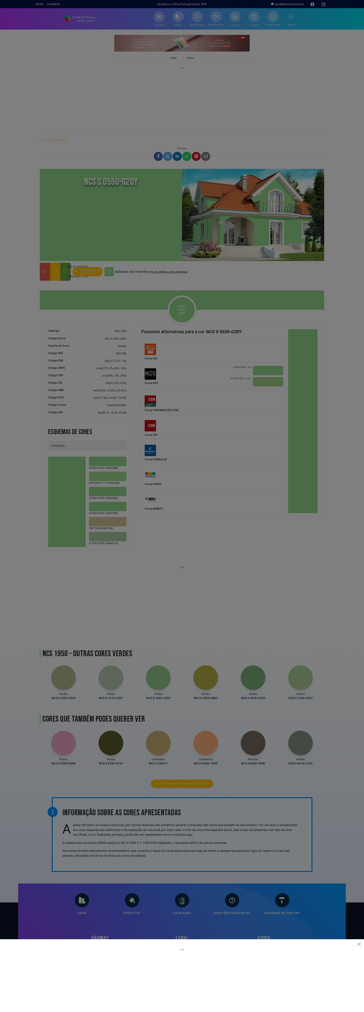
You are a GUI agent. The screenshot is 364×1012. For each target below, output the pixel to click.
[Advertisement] (182, 977)
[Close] (359, 944)
